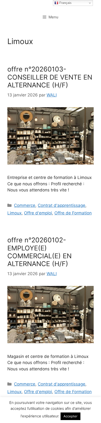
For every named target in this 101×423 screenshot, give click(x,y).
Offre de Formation (73, 213)
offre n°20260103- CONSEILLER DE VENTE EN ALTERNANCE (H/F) (49, 77)
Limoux (14, 213)
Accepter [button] (70, 416)
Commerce (24, 205)
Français (65, 3)
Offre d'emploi (38, 213)
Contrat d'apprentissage (61, 205)
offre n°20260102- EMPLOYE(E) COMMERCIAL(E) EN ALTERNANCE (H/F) (39, 252)
